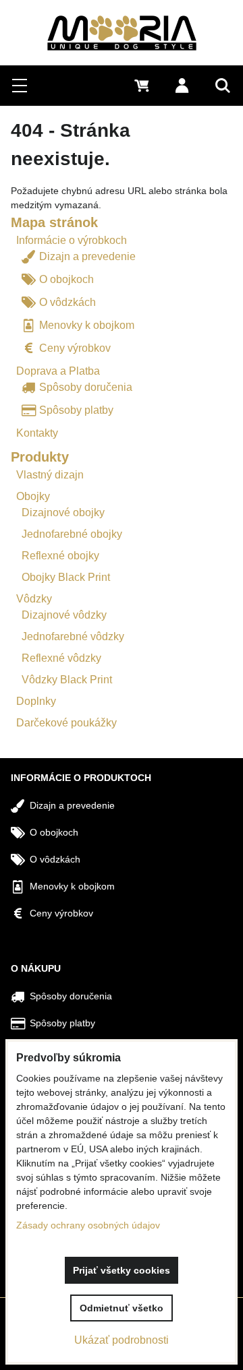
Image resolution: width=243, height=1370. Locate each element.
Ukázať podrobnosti (121, 1340)
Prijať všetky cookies (121, 1270)
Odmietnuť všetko (121, 1308)
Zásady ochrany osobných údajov (88, 1225)
